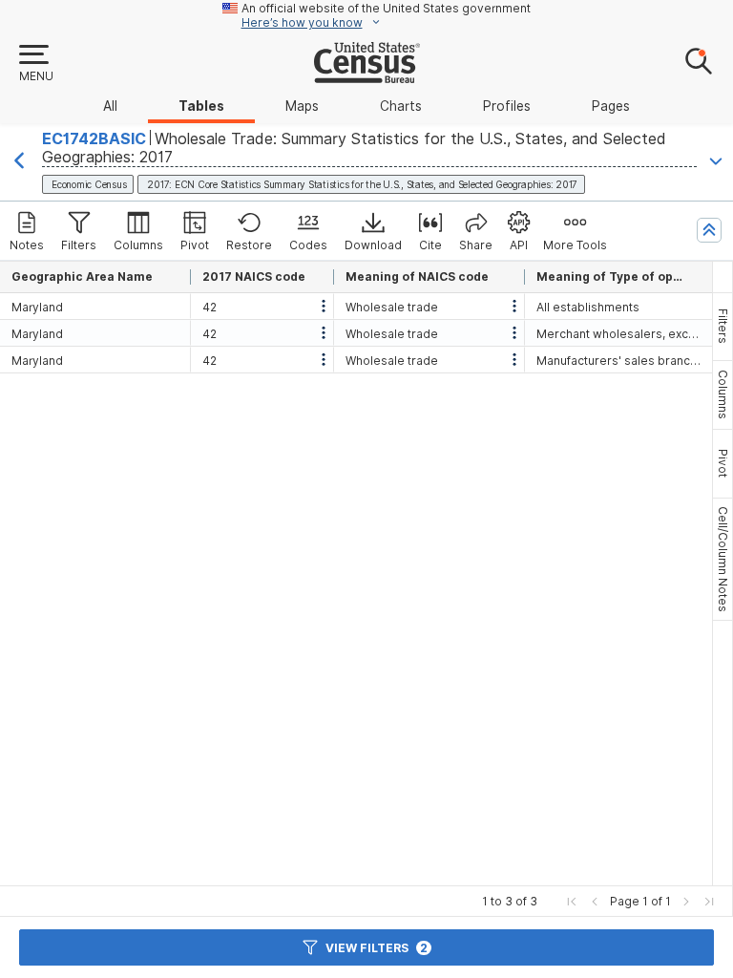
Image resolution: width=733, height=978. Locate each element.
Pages (611, 106)
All (110, 106)
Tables (201, 106)
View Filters (376, 948)
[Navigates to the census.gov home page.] (367, 75)
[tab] (722, 326)
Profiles (507, 106)
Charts (401, 106)
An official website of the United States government (386, 8)
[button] (35, 64)
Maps (302, 106)
